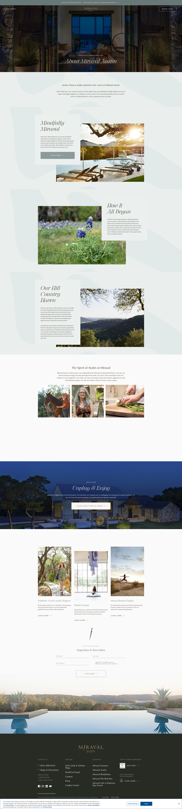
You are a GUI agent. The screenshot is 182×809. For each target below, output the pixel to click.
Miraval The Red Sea (102, 778)
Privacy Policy (105, 797)
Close (146, 803)
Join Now (133, 766)
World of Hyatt (72, 772)
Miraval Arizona (100, 765)
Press (67, 780)
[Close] (179, 804)
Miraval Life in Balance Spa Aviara (104, 784)
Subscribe (93, 674)
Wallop (117, 797)
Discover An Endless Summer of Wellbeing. (100, 2)
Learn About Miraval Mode (89, 506)
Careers (69, 776)
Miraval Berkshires (101, 774)
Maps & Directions (49, 770)
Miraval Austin (100, 769)
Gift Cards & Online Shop (75, 767)
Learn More (55, 155)
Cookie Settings (133, 803)
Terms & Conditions (94, 805)
